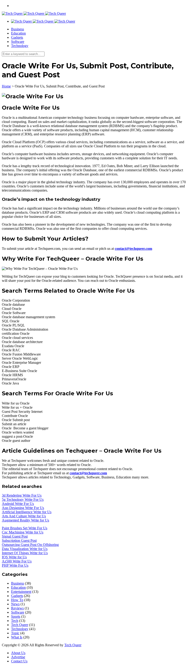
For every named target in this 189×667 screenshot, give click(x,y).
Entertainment (21, 592)
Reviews (17, 608)
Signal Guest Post (15, 536)
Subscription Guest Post (19, 540)
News (15, 604)
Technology (19, 46)
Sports (15, 616)
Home (6, 86)
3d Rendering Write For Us (21, 495)
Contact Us (19, 661)
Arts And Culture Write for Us (24, 516)
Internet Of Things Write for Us (25, 553)
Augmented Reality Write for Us (25, 520)
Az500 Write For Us (17, 561)
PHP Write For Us (15, 565)
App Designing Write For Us (23, 508)
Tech (14, 621)
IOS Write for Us (14, 557)
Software (17, 42)
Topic (15, 633)
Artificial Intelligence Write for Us (26, 512)
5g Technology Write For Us (23, 499)
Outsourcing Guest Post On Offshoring (30, 545)
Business (17, 29)
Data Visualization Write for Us (24, 549)
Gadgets (17, 37)
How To (17, 600)
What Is (16, 637)
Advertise (18, 657)
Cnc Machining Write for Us (22, 532)
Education (18, 33)
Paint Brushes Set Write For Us (24, 528)
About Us (18, 653)
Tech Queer (19, 625)
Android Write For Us (18, 504)
